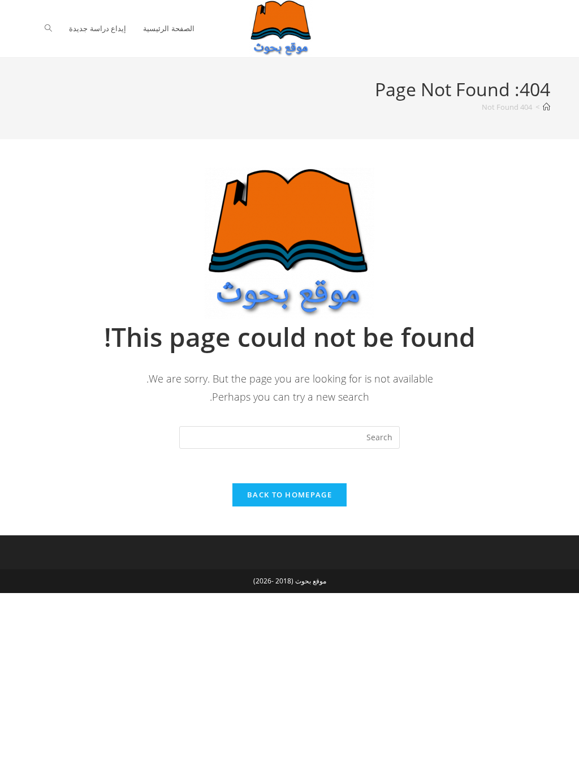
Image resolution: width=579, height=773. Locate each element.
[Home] (546, 107)
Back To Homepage (289, 494)
